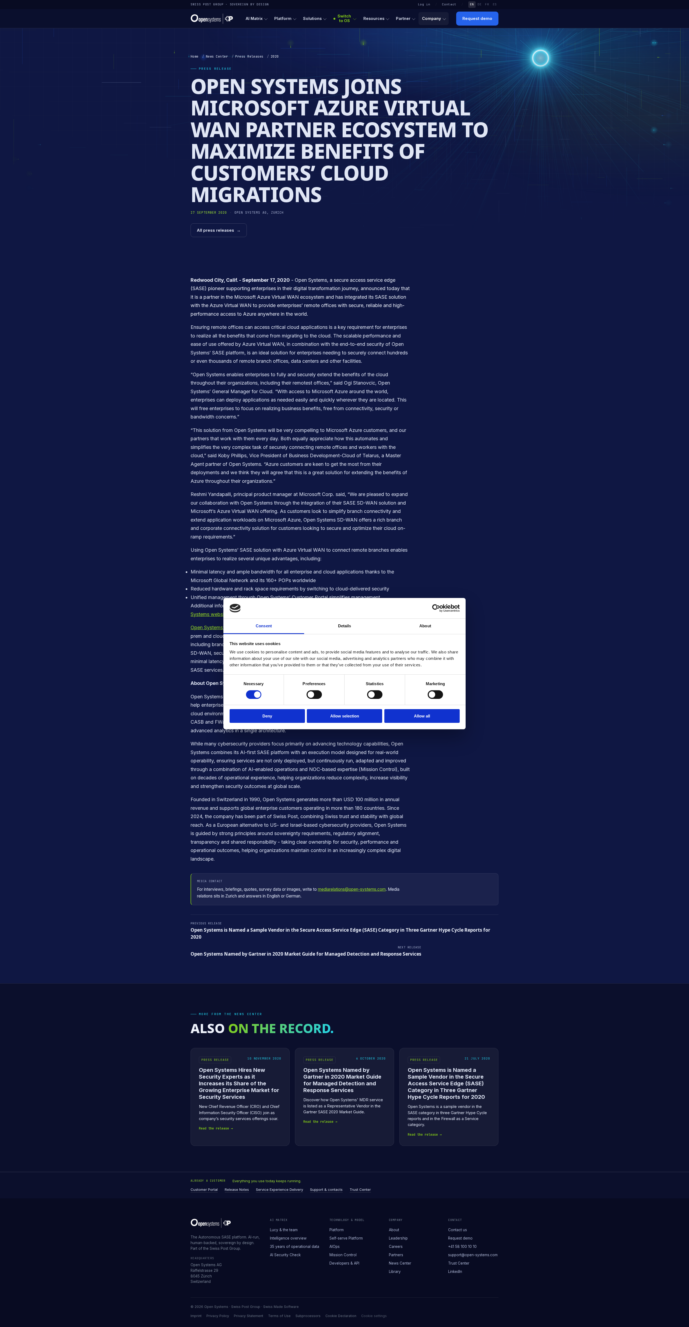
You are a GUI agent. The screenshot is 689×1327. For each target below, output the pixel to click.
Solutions (312, 18)
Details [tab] (344, 626)
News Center (217, 56)
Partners (396, 1255)
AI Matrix (254, 18)
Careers (396, 1246)
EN (472, 4)
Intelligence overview (288, 1238)
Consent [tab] (264, 626)
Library (395, 1271)
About (394, 1230)
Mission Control (343, 1255)
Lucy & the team (284, 1230)
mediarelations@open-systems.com (352, 889)
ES (495, 4)
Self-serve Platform (346, 1238)
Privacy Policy (217, 1316)
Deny (267, 716)
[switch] (314, 694)
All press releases (219, 230)
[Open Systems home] (212, 18)
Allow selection (344, 716)
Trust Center (360, 1189)
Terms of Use (279, 1316)
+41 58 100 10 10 (462, 1246)
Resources (373, 18)
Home (195, 56)
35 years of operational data (294, 1246)
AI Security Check (285, 1255)
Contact (449, 4)
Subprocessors (308, 1316)
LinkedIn (455, 1271)
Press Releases (249, 56)
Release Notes (237, 1189)
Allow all (422, 716)
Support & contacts (326, 1189)
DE (479, 4)
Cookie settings (374, 1316)
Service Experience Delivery (279, 1189)
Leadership (398, 1238)
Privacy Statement (248, 1316)
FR (487, 4)
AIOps (334, 1246)
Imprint (196, 1316)
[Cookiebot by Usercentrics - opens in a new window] (436, 608)
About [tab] (425, 626)
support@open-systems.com (473, 1255)
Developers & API (344, 1263)
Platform (282, 18)
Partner (403, 18)
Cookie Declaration (340, 1316)
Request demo (477, 18)
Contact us (457, 1230)
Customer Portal (204, 1189)
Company (431, 18)
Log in (424, 4)
